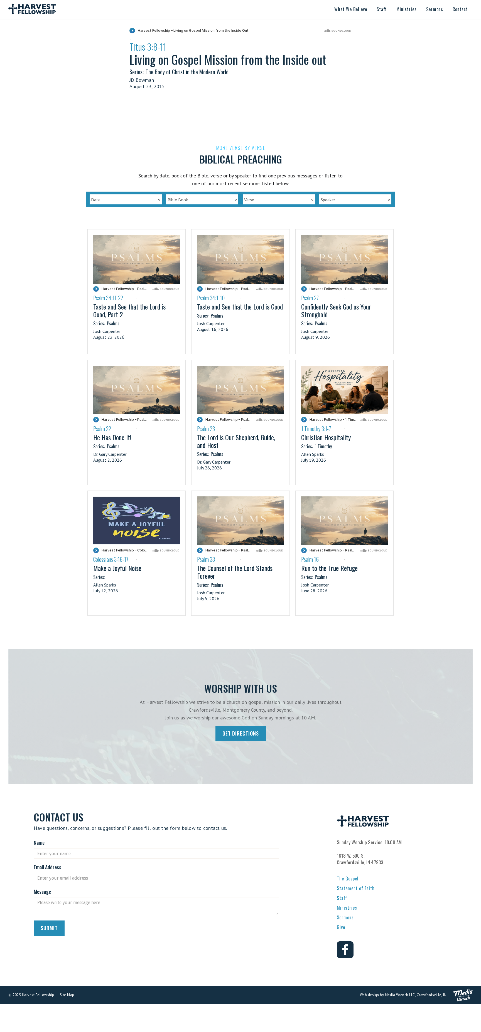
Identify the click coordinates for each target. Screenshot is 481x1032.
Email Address (47, 867)
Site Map (67, 995)
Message (42, 891)
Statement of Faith (356, 888)
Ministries (347, 907)
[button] (351, 9)
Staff (342, 898)
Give (341, 927)
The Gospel (348, 878)
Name (39, 842)
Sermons (345, 917)
